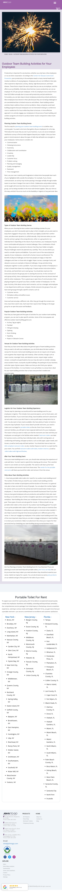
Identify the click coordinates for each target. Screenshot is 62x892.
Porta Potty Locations (8, 866)
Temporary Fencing (28, 823)
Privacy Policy (6, 875)
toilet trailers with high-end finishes (15, 451)
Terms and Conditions (9, 870)
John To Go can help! (44, 570)
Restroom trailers (44, 435)
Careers (5, 872)
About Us (38, 817)
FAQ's (4, 864)
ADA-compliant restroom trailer (14, 446)
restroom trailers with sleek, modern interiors (34, 449)
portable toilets (25, 427)
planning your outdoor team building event (28, 126)
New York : (10, 616)
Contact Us (39, 819)
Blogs (10, 54)
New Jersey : (30, 616)
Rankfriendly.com (34, 886)
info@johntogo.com (10, 843)
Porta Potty (26, 819)
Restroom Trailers (28, 821)
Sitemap (5, 877)
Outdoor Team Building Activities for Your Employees (30, 54)
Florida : (47, 616)
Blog (37, 821)
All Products (26, 817)
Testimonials (6, 868)
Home (6, 54)
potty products (52, 575)
